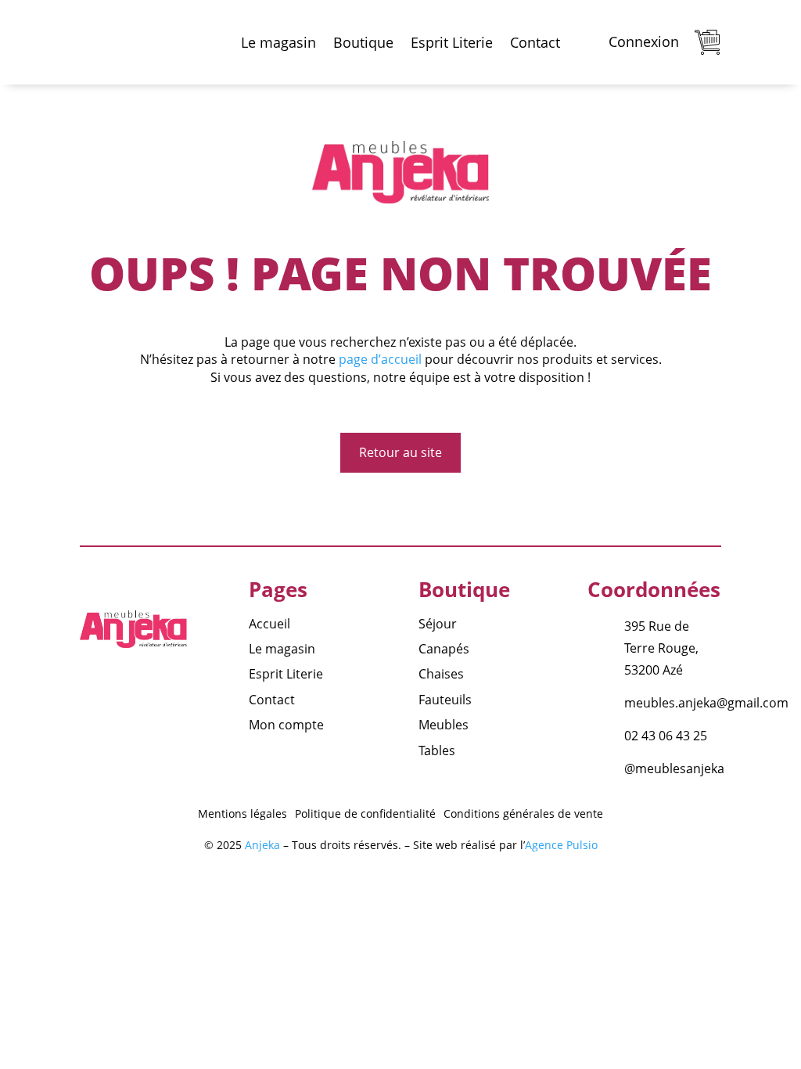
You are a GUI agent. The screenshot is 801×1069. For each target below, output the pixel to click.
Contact (535, 42)
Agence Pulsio (561, 844)
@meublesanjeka (674, 768)
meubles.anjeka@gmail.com (706, 702)
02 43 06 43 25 (665, 735)
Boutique (363, 42)
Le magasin (278, 42)
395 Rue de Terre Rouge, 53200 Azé (661, 647)
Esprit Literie (452, 42)
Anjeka (262, 844)
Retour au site (400, 452)
